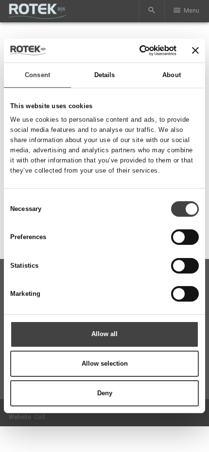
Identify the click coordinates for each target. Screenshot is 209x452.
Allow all (104, 334)
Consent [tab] (37, 75)
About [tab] (171, 75)
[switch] (185, 237)
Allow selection (105, 363)
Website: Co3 (27, 417)
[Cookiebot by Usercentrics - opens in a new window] (134, 50)
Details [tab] (104, 75)
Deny (104, 393)
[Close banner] (195, 50)
